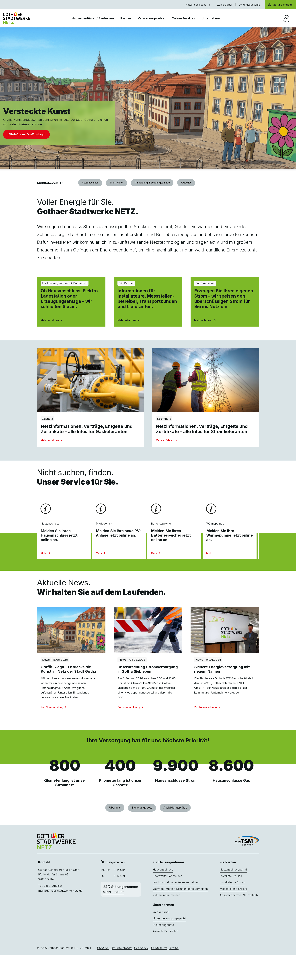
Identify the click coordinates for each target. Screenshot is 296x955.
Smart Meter (116, 182)
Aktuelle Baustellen (165, 931)
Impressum (103, 947)
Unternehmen (211, 18)
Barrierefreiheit (159, 947)
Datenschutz (141, 947)
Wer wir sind (161, 912)
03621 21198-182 (113, 891)
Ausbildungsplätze (175, 807)
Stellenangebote (142, 807)
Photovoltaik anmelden (167, 876)
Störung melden (282, 4)
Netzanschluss (90, 182)
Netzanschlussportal (197, 4)
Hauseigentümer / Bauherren (92, 18)
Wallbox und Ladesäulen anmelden (176, 882)
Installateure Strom (232, 882)
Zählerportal (224, 4)
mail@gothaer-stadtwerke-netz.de (60, 890)
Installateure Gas (231, 876)
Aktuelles (186, 182)
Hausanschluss (163, 869)
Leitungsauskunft (249, 4)
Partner (125, 18)
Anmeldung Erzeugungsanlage (152, 182)
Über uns (115, 807)
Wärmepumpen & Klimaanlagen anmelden (180, 888)
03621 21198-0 (53, 885)
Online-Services (183, 18)
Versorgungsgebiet (151, 18)
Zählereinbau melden (166, 895)
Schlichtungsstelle (122, 947)
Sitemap (174, 947)
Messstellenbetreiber (233, 888)
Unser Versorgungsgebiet (169, 918)
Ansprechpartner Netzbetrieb (239, 895)
